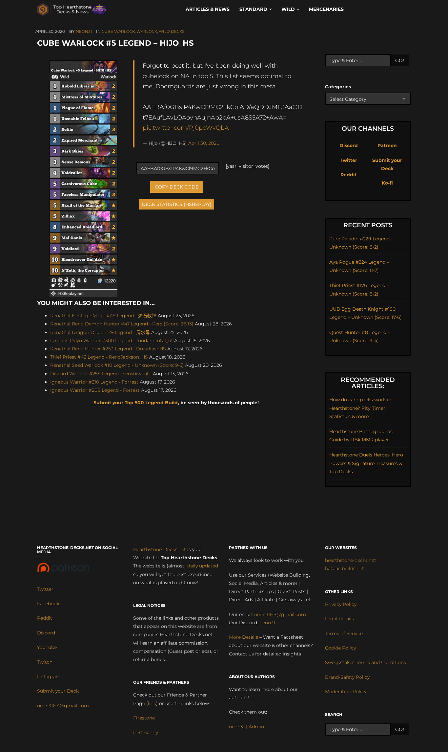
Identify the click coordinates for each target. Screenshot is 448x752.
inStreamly (145, 732)
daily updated (202, 566)
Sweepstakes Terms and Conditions (365, 662)
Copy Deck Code (176, 187)
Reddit (348, 175)
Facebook (48, 604)
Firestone (144, 718)
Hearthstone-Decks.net (159, 549)
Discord (348, 145)
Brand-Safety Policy (347, 677)
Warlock (146, 31)
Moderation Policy (345, 692)
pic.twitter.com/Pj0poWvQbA (186, 127)
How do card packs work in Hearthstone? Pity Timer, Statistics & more (360, 408)
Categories (338, 87)
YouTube (47, 647)
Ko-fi (387, 183)
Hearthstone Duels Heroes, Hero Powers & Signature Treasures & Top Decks (366, 463)
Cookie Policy (340, 648)
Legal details (339, 619)
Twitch (44, 662)
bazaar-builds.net (344, 568)
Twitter (348, 160)
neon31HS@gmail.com (63, 706)
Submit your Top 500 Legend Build (135, 403)
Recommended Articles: (368, 383)
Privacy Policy (340, 604)
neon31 (84, 31)
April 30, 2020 (203, 143)
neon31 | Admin (246, 727)
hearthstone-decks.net (350, 560)
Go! (399, 60)
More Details (243, 637)
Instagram (49, 676)
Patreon (387, 145)
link (152, 703)
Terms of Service (344, 633)
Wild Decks (171, 31)
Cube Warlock (118, 31)
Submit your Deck (58, 691)
